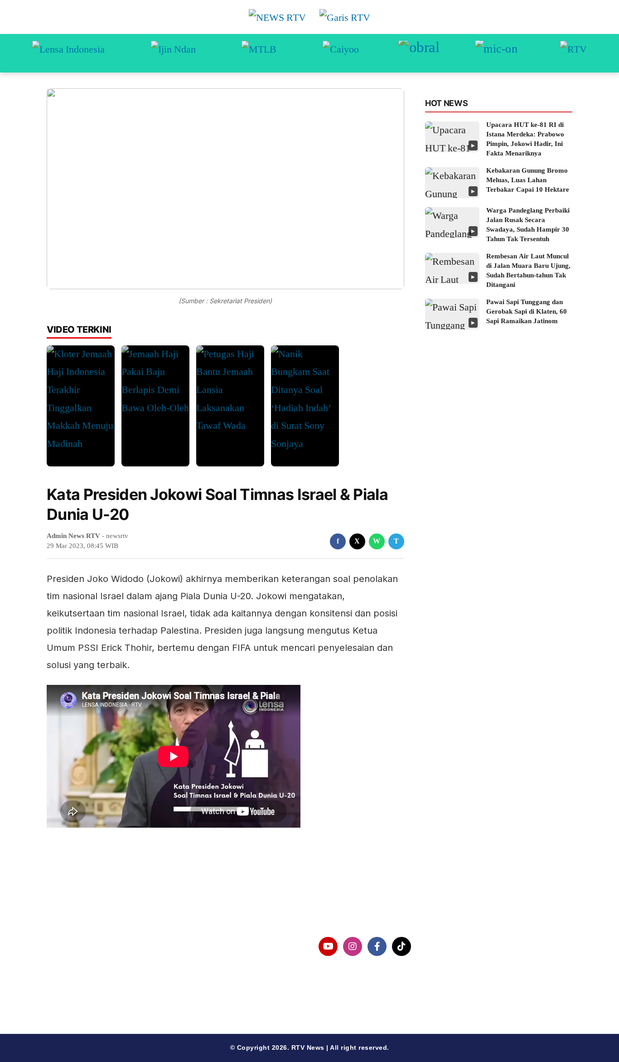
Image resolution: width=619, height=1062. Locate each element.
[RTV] (573, 53)
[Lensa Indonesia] (68, 53)
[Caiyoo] (341, 53)
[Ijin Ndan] (173, 53)
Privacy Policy (85, 969)
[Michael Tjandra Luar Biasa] (259, 53)
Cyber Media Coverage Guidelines (121, 993)
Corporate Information (100, 946)
